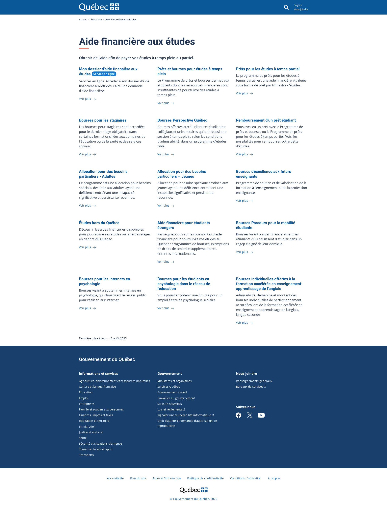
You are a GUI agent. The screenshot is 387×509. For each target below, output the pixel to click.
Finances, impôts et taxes (96, 415)
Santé (83, 438)
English (298, 5)
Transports (86, 455)
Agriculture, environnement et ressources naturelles (114, 381)
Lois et (169, 409)
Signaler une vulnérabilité (184, 415)
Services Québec (168, 386)
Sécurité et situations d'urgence (100, 443)
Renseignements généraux (254, 381)
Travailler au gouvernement (176, 398)
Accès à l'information (167, 478)
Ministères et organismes (174, 381)
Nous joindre (301, 9)
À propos (274, 478)
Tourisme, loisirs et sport (96, 449)
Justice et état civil (91, 432)
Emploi (83, 398)
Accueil (83, 19)
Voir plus (85, 99)
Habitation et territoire (94, 421)
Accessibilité (115, 478)
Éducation (96, 19)
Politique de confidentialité (205, 478)
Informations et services (98, 373)
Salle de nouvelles (169, 404)
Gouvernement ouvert (172, 392)
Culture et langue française (97, 386)
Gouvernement (169, 373)
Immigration (87, 426)
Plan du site (138, 478)
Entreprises (87, 404)
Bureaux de (249, 386)
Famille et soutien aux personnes (101, 409)
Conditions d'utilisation (245, 478)
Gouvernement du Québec (107, 359)
